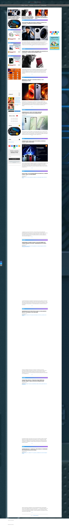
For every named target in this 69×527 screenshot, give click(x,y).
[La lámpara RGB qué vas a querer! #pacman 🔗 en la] (18, 100)
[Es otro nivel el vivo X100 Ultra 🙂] (18, 107)
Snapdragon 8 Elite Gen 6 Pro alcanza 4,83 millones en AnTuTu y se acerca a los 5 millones (34, 312)
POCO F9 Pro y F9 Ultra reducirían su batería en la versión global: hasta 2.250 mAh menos (35, 174)
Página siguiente (36, 515)
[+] (32, 45)
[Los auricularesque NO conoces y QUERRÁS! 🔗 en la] (11, 100)
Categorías (26, 5)
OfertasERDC (31, 5)
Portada (23, 5)
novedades (23, 109)
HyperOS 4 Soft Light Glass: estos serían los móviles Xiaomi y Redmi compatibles (33, 141)
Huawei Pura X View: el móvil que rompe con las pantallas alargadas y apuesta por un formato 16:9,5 (35, 52)
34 (33, 515)
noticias (23, 77)
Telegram (9, 29)
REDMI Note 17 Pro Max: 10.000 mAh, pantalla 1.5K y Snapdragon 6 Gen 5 (33, 80)
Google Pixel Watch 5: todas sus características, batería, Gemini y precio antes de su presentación (33, 381)
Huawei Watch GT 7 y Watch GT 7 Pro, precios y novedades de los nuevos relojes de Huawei (34, 449)
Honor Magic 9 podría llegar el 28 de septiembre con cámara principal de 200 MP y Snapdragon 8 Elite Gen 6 (34, 243)
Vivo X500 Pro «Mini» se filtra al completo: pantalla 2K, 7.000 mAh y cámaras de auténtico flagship (34, 23)
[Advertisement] (13, 84)
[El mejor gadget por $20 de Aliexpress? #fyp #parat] (11, 107)
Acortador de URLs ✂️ (37, 5)
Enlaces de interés (43, 5)
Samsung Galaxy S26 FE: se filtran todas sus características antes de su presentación (32, 113)
